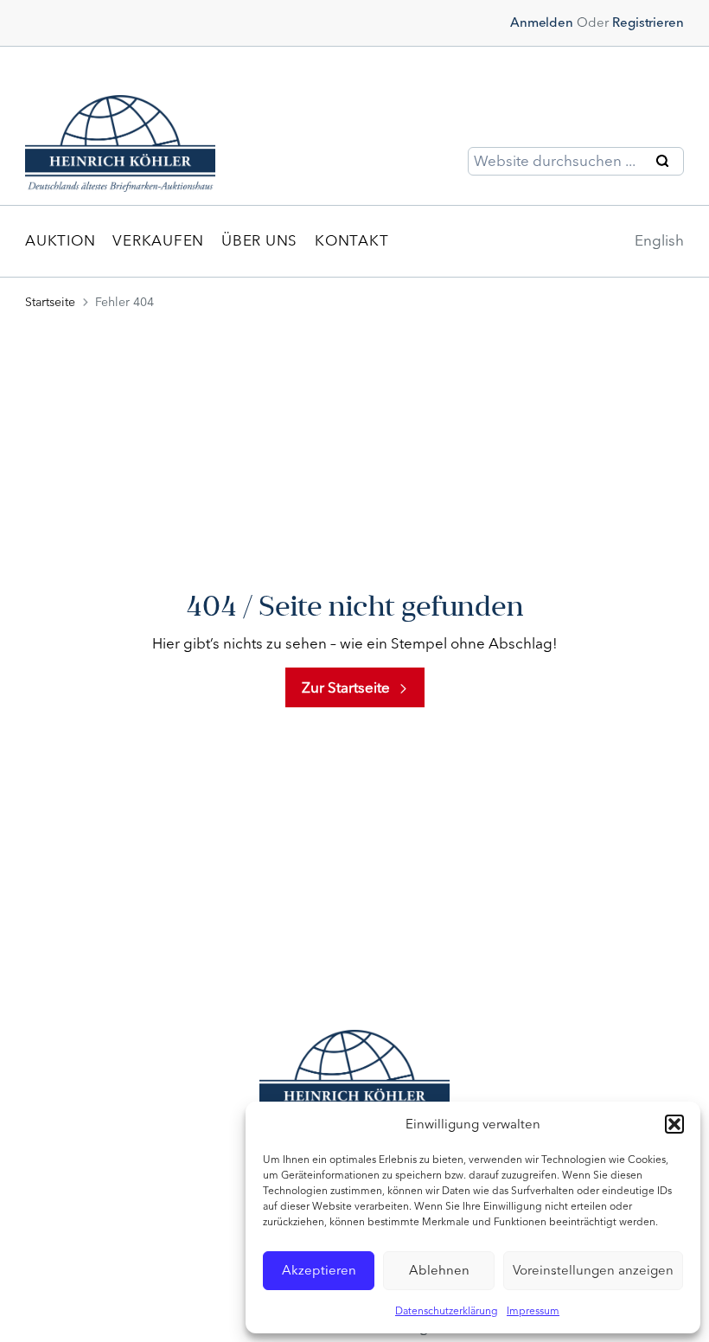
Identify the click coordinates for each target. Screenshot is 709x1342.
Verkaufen (158, 240)
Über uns (259, 240)
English (659, 240)
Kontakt (351, 240)
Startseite (50, 302)
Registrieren (648, 22)
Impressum (533, 1311)
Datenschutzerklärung (446, 1311)
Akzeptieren (319, 1270)
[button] (674, 1124)
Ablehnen (439, 1270)
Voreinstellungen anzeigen (593, 1270)
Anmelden (541, 22)
